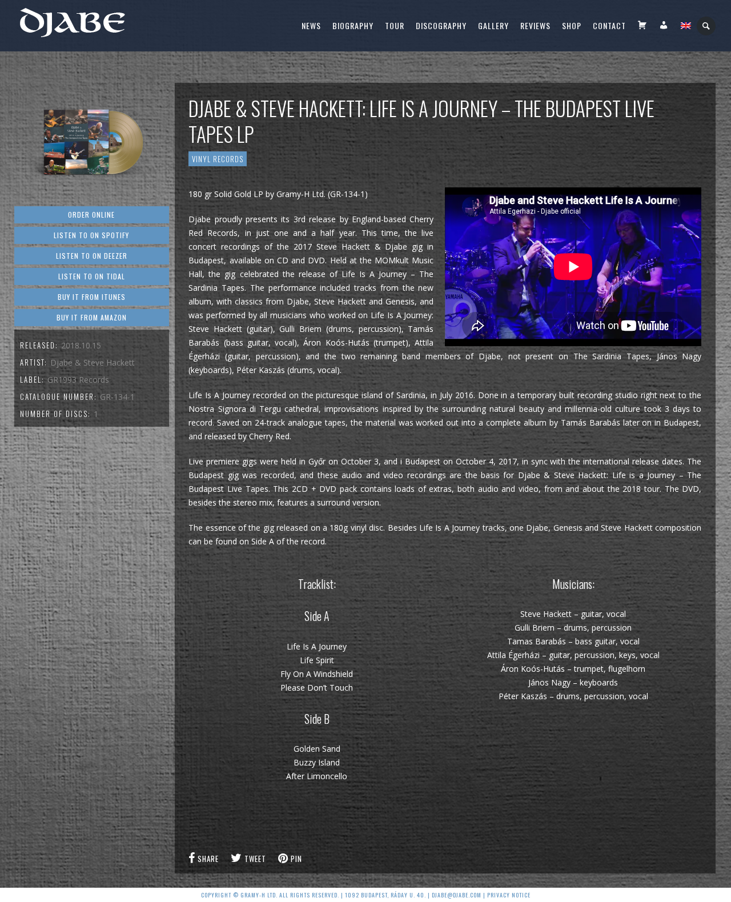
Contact (609, 25)
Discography (441, 25)
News (311, 25)
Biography (352, 25)
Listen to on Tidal (91, 276)
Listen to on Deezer (91, 255)
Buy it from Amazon (92, 317)
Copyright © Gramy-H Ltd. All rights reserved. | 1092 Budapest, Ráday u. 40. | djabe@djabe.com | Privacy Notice (366, 895)
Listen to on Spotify (91, 235)
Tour (394, 25)
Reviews (535, 25)
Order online (91, 214)
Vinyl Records (217, 159)
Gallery (493, 25)
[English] (686, 25)
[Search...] (707, 26)
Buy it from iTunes (92, 297)
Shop (571, 25)
